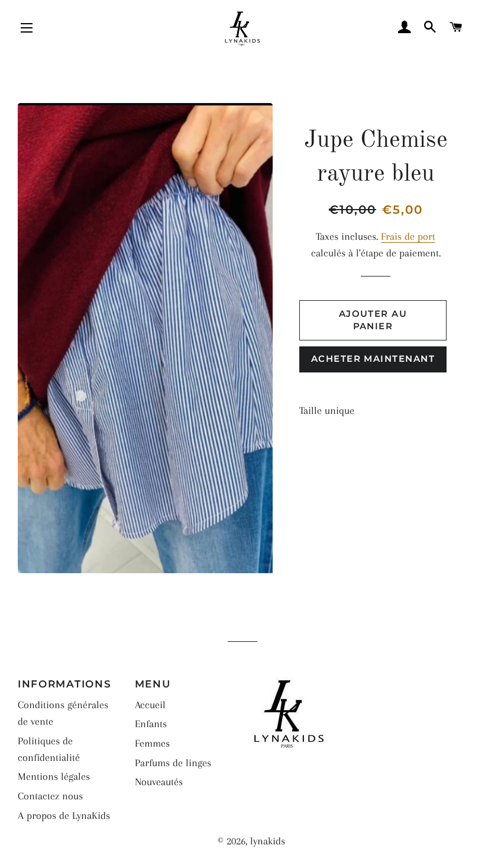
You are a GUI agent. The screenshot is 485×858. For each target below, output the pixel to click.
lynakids (267, 841)
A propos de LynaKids (64, 815)
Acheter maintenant (373, 359)
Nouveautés (159, 782)
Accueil (150, 705)
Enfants (151, 724)
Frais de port (408, 236)
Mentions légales (54, 776)
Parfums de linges (173, 763)
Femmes (152, 743)
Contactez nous (50, 796)
